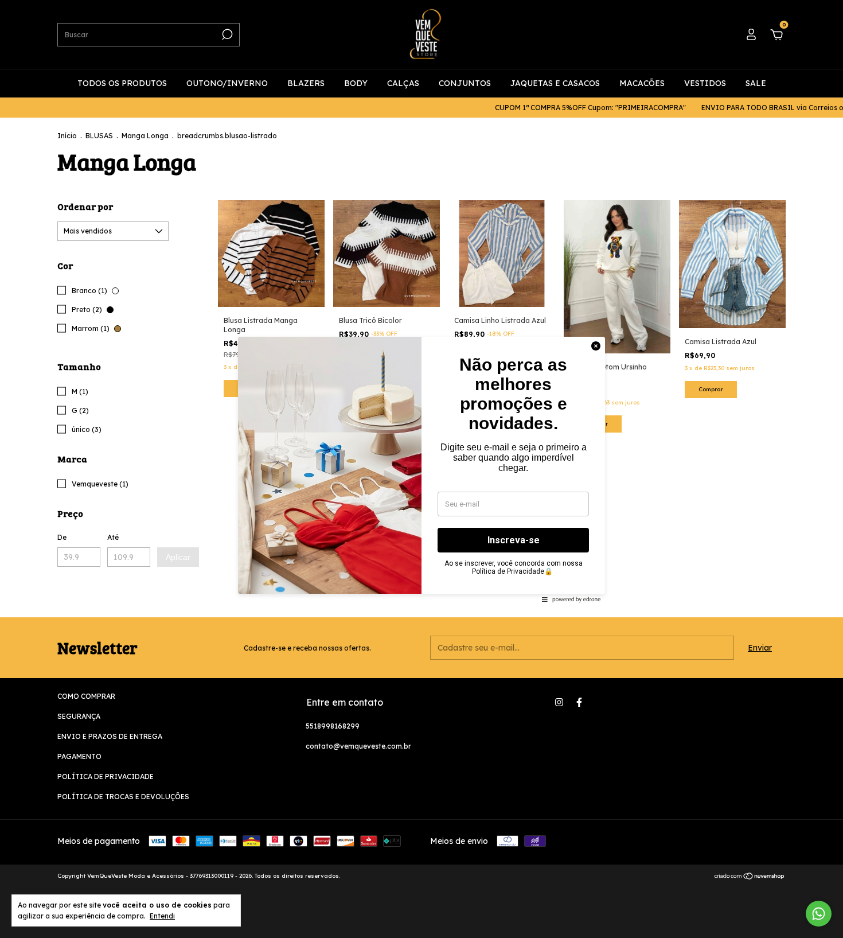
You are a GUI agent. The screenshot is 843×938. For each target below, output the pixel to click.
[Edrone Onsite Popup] (421, 469)
